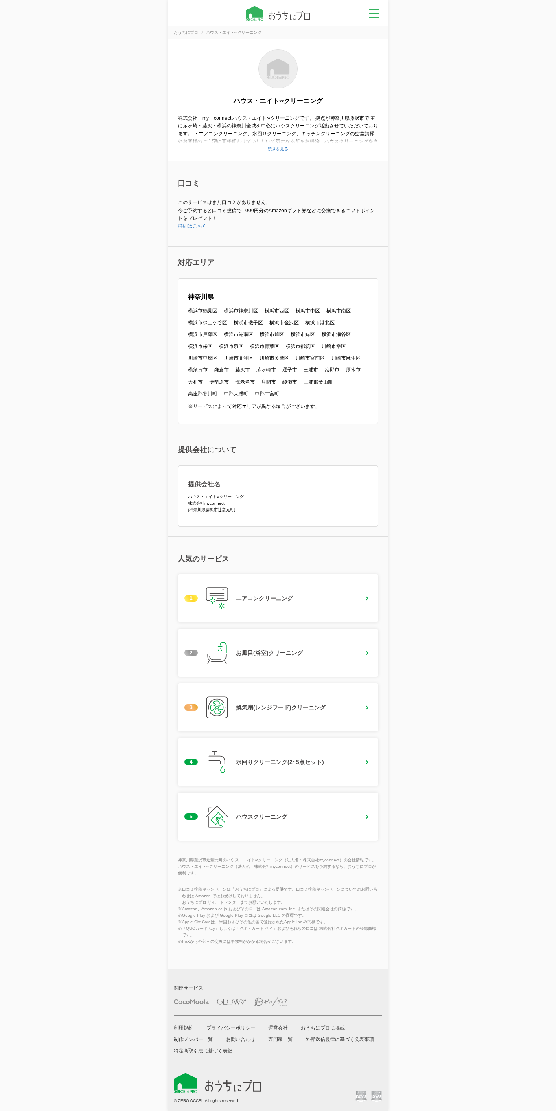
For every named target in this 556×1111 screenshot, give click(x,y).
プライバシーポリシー (230, 1028)
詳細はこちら (192, 226)
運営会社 (278, 1028)
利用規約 (183, 1028)
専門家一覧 (280, 1039)
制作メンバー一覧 (193, 1039)
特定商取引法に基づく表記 (203, 1051)
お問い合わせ (240, 1039)
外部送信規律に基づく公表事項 (340, 1039)
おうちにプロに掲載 (323, 1028)
